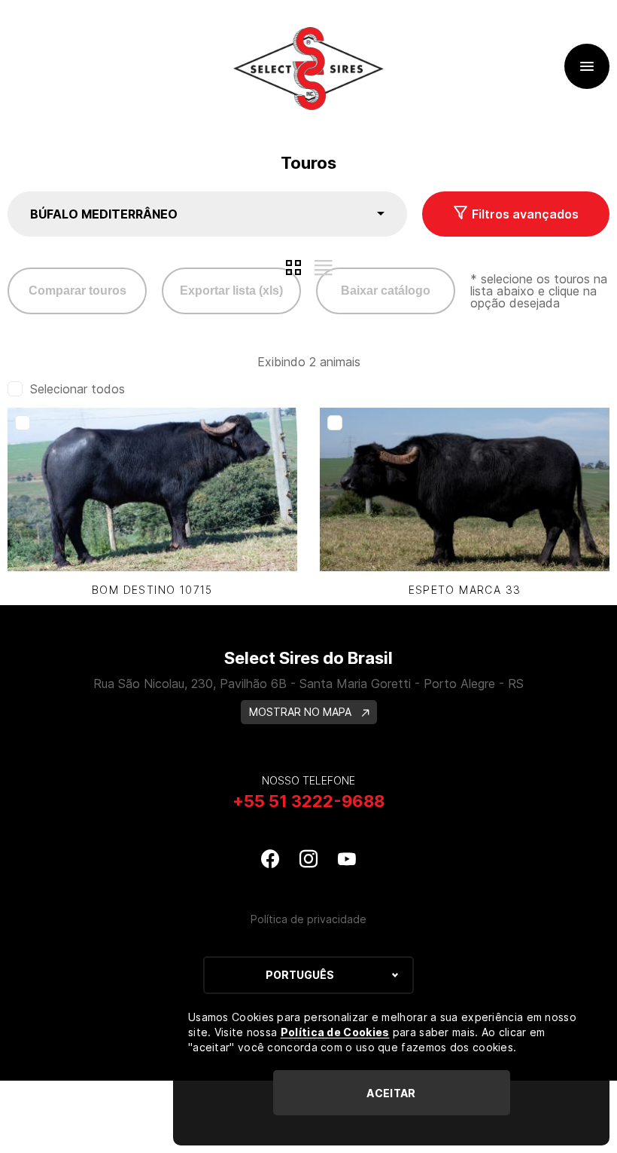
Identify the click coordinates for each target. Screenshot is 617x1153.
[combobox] (207, 214)
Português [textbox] (300, 974)
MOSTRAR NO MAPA (301, 711)
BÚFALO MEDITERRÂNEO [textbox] (104, 214)
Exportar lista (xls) (231, 290)
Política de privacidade (308, 919)
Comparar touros (77, 290)
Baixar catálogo (385, 290)
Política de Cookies (335, 1032)
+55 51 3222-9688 (308, 801)
